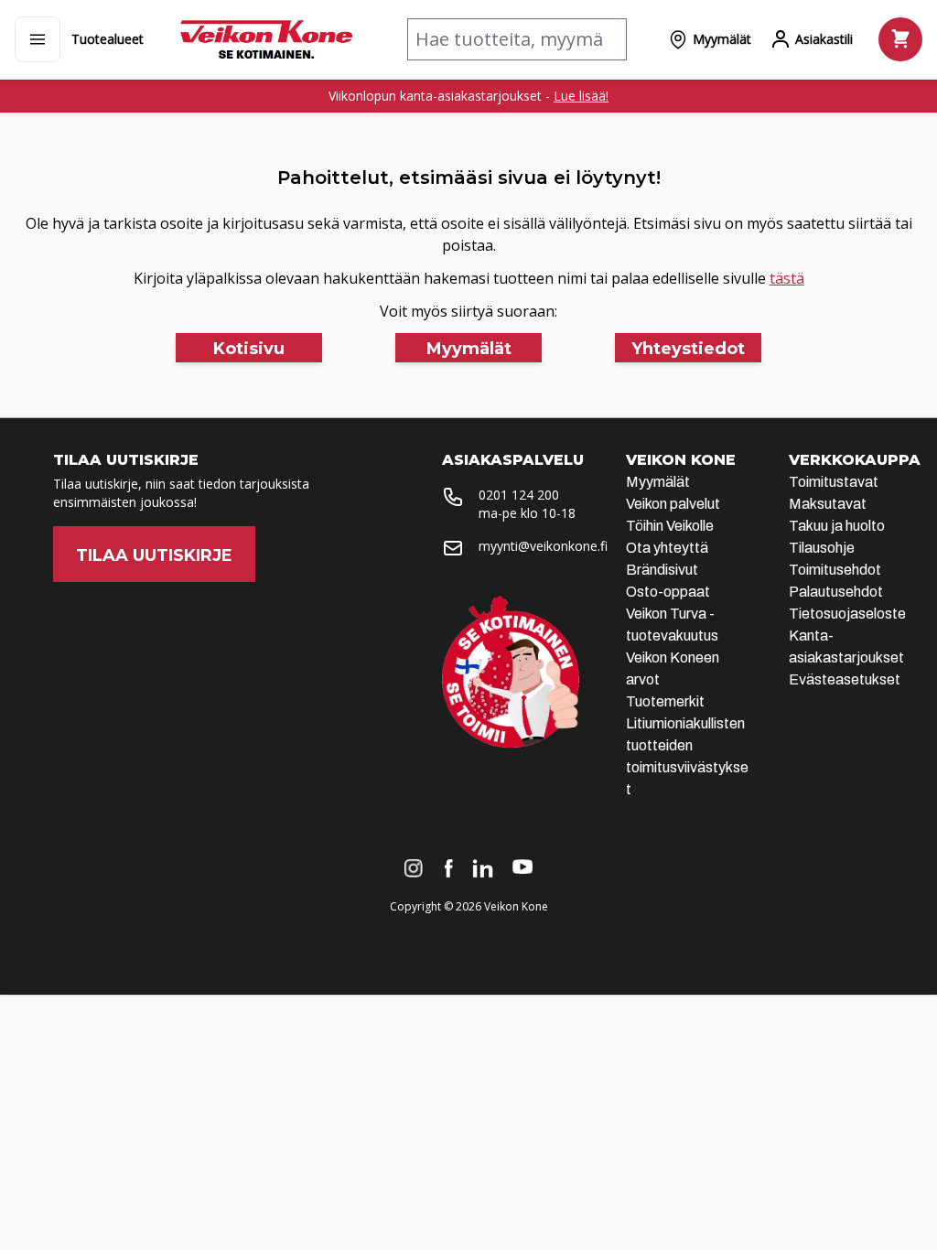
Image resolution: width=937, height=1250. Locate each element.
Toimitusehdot (835, 569)
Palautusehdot (836, 591)
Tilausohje (822, 547)
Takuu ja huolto (837, 525)
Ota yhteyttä (667, 547)
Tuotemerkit (665, 701)
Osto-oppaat (668, 591)
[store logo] (266, 39)
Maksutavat (828, 504)
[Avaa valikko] (37, 39)
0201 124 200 (519, 494)
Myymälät (658, 482)
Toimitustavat (833, 482)
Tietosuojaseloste (847, 613)
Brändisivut (662, 569)
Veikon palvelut (673, 504)
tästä (787, 278)
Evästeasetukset (844, 679)
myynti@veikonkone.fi (543, 546)
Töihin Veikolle (670, 525)
